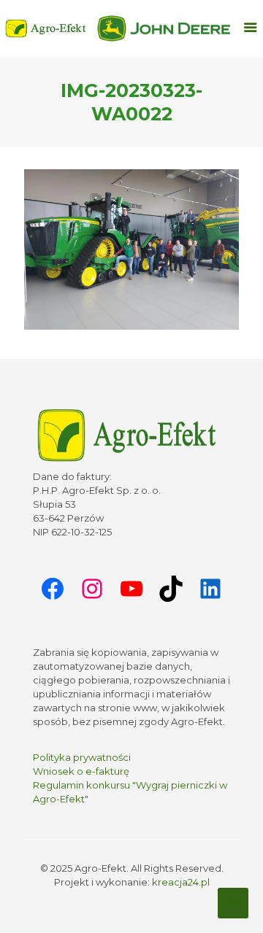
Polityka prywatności (82, 757)
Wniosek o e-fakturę (81, 771)
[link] (164, 28)
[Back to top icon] (233, 903)
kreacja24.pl (181, 882)
